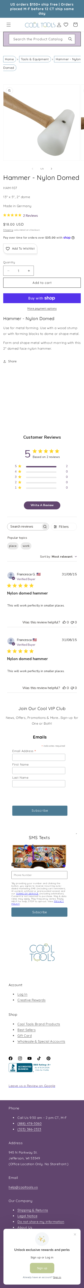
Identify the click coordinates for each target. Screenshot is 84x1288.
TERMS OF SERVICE (27, 893)
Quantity (9, 262)
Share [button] (12, 361)
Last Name (20, 777)
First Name (20, 764)
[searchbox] (24, 526)
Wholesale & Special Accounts (41, 1041)
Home (9, 59)
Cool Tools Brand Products (38, 1024)
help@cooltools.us (23, 1187)
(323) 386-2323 (29, 1129)
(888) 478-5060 (29, 1123)
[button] (8, 24)
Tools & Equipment (35, 59)
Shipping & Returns (32, 1210)
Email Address (24, 751)
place (13, 546)
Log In (22, 994)
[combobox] (42, 39)
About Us (24, 1227)
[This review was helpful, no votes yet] (64, 622)
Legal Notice (27, 1216)
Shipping (8, 230)
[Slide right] (51, 168)
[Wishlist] (66, 24)
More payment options (42, 308)
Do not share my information (40, 1222)
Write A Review (42, 505)
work (26, 546)
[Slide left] (32, 168)
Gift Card (24, 1036)
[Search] (70, 39)
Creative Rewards (31, 1000)
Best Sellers (26, 1030)
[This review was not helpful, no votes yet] (72, 622)
